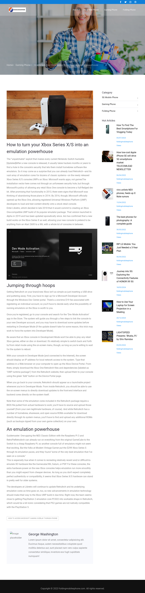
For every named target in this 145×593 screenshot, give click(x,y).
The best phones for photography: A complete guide (127, 220)
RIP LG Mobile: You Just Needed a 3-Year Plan (127, 247)
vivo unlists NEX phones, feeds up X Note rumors (126, 193)
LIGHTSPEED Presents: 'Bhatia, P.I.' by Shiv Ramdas (127, 336)
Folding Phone (129, 10)
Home (75, 10)
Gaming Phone (110, 10)
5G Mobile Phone (91, 10)
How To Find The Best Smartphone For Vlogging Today (127, 128)
